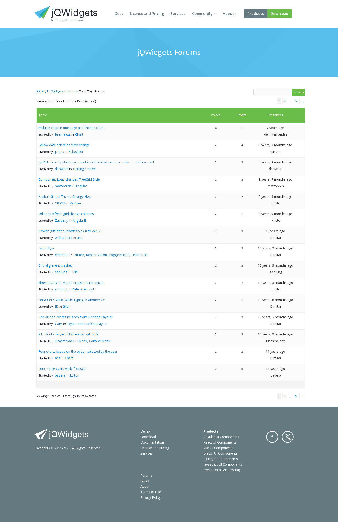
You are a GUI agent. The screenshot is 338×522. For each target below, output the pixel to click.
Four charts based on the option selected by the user (77, 351)
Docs (119, 13)
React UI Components (219, 442)
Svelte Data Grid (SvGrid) (221, 470)
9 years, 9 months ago (275, 214)
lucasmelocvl (64, 341)
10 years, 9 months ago (275, 334)
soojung (61, 272)
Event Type (46, 248)
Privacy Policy (150, 497)
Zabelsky (61, 220)
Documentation (152, 442)
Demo (145, 431)
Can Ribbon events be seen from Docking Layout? (75, 317)
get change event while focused (62, 368)
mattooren (63, 186)
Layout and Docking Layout (87, 323)
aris (57, 358)
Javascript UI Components (222, 464)
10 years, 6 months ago (275, 300)
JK (56, 306)
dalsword (62, 169)
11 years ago (275, 351)
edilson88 (62, 255)
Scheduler (76, 151)
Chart (79, 134)
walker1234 (63, 237)
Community (202, 13)
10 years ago (275, 231)
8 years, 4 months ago (275, 145)
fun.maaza (63, 134)
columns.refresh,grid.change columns (66, 214)
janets (59, 151)
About (228, 13)
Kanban (75, 203)
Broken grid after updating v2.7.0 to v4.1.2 (69, 231)
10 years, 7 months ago (275, 317)
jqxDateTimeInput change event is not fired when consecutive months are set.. (97, 162)
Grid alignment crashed (55, 265)
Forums (71, 91)
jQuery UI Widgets (49, 91)
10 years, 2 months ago (275, 248)
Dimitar (275, 237)
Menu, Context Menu (94, 341)
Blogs (144, 481)
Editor (74, 375)
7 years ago (275, 128)
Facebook (272, 437)
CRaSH (60, 203)
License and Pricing (147, 13)
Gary (58, 323)
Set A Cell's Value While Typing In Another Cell (72, 300)
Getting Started (84, 169)
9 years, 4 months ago (275, 162)
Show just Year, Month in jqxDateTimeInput (71, 282)
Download (279, 13)
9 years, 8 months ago (275, 196)
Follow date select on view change (64, 145)
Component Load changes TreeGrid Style (69, 179)
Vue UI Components (218, 448)
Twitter (288, 437)
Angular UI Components (221, 437)
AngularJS (80, 220)
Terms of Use (150, 492)
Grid (80, 237)
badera (60, 375)
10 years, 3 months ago (275, 265)
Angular (81, 186)
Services (178, 13)
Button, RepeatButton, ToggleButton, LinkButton (111, 255)
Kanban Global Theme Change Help (64, 196)
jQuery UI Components (220, 459)
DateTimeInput (83, 289)
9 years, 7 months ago (275, 179)
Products (255, 13)
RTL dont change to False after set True (68, 334)
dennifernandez (275, 134)
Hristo (275, 203)
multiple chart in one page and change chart (71, 128)
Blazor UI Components (220, 453)
